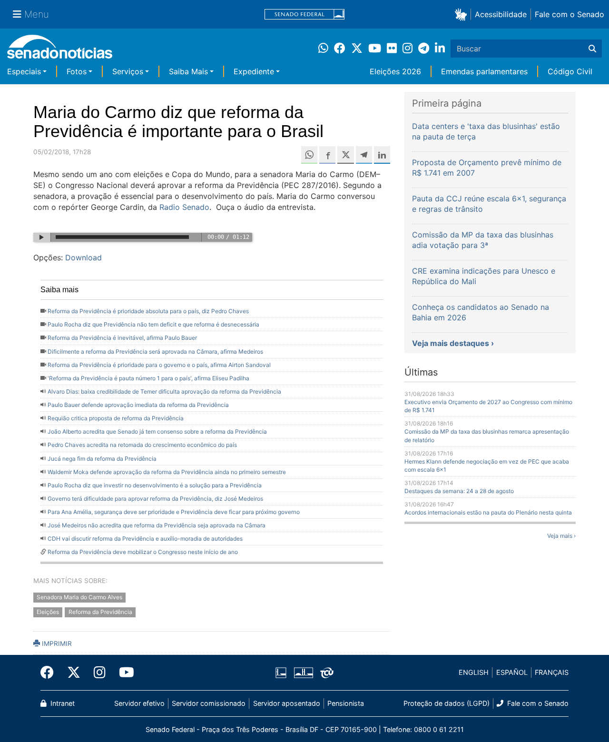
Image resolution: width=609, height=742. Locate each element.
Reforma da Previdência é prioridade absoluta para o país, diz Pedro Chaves (148, 311)
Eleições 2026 (395, 71)
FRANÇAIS (552, 672)
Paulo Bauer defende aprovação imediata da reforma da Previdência (138, 404)
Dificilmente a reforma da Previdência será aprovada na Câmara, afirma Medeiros (155, 351)
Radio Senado (184, 207)
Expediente (254, 71)
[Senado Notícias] (59, 50)
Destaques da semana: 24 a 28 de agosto (459, 491)
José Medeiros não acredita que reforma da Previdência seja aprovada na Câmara (156, 525)
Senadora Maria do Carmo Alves (79, 597)
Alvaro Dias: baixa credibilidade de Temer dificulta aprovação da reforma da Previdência (164, 391)
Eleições (48, 611)
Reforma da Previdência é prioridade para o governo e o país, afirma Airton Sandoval (159, 364)
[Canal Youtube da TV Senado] (123, 673)
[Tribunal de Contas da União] (327, 672)
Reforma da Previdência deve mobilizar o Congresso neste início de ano (143, 551)
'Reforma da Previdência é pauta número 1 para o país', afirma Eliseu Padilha (148, 378)
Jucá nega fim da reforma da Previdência (102, 458)
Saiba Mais (188, 71)
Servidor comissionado (209, 703)
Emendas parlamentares (484, 71)
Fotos (77, 71)
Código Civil (570, 71)
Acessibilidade (501, 14)
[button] (463, 14)
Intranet (62, 703)
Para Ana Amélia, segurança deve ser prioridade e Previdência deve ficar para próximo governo (174, 511)
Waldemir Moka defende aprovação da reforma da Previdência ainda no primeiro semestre (167, 471)
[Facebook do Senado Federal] (50, 673)
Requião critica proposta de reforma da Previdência (116, 418)
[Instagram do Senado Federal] (99, 673)
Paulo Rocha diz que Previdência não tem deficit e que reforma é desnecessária (153, 324)
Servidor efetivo (139, 703)
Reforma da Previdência (100, 611)
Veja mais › (561, 535)
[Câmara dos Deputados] (280, 672)
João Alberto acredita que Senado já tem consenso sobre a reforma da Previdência (157, 431)
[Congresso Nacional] (304, 672)
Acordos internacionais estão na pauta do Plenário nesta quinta (488, 512)
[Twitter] (73, 673)
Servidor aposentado (286, 703)
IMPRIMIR (56, 643)
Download (83, 257)
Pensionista (345, 703)
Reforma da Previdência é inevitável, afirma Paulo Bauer (122, 337)
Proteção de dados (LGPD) (446, 703)
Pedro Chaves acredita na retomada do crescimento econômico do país (142, 444)
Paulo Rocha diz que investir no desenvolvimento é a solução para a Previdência (155, 485)
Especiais (24, 71)
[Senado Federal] (304, 14)
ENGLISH (474, 672)
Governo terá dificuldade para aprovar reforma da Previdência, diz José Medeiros (155, 498)
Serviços (127, 71)
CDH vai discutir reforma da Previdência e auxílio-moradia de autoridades (145, 538)
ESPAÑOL (512, 672)
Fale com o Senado (569, 14)
